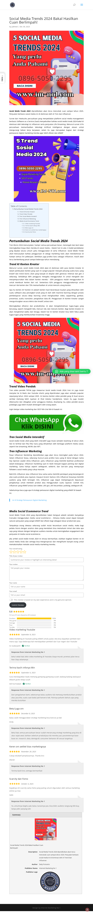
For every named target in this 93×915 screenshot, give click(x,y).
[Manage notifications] (87, 910)
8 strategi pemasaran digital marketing (47, 490)
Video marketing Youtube (32, 223)
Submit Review (18, 605)
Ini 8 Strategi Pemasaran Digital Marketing (29, 500)
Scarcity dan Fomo (30, 232)
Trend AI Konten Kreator (27, 212)
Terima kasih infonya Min (32, 225)
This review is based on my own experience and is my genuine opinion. (43, 600)
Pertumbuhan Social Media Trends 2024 (28, 209)
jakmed (15, 26)
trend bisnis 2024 (26, 274)
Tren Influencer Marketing (28, 219)
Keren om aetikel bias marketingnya (35, 230)
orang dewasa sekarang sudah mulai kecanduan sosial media (46, 525)
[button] (2, 78)
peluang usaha (69, 271)
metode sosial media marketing (36, 544)
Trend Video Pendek (26, 214)
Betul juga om (29, 228)
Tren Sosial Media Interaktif (28, 216)
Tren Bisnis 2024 (16, 245)
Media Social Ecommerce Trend (29, 221)
